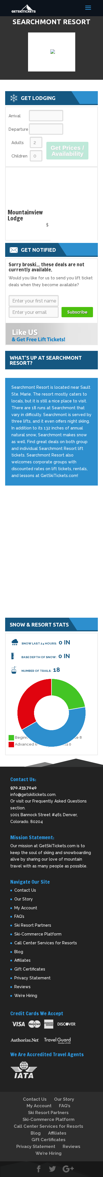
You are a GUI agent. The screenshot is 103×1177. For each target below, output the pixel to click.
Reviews (22, 986)
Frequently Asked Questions (59, 801)
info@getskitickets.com (33, 794)
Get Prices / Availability (67, 150)
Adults (17, 142)
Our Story (23, 899)
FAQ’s (19, 916)
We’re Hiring (25, 995)
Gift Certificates (29, 969)
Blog (18, 951)
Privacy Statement (32, 978)
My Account (25, 908)
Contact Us (25, 890)
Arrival (15, 116)
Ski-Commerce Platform (38, 934)
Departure (18, 129)
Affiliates (22, 960)
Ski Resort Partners (32, 925)
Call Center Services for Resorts (45, 943)
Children (19, 156)
